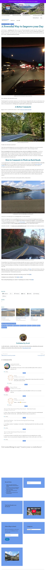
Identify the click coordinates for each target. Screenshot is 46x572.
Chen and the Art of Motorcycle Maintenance (12, 487)
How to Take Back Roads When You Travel (15, 432)
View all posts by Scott (26, 348)
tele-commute (23, 325)
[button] (18, 556)
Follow (7, 539)
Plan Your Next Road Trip (17, 15)
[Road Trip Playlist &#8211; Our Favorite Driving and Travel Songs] (23, 312)
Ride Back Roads (36, 17)
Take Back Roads (20, 5)
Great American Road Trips (37, 15)
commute (4, 325)
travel (34, 325)
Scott (12, 24)
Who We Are (13, 20)
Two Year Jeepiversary (41, 354)
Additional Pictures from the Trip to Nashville (8, 354)
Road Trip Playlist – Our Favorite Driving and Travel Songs (22, 317)
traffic (29, 325)
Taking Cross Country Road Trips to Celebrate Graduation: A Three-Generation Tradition (12, 485)
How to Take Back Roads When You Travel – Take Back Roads (20, 409)
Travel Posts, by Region (6, 15)
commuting (16, 325)
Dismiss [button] (36, 1)
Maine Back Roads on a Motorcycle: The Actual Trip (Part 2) (12, 493)
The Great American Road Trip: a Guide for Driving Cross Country (12, 489)
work (39, 325)
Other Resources (5, 20)
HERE (30, 274)
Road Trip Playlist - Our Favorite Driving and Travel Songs (19, 420)
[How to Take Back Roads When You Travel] (8, 312)
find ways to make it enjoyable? (26, 109)
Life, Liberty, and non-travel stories (9, 323)
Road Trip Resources (26, 15)
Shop (41, 17)
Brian (30, 269)
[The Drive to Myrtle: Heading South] (37, 312)
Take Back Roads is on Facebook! (10, 506)
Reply (26, 384)
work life (4, 327)
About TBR (18, 20)
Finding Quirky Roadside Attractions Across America (11, 491)
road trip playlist (22, 222)
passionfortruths (14, 364)
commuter (10, 325)
